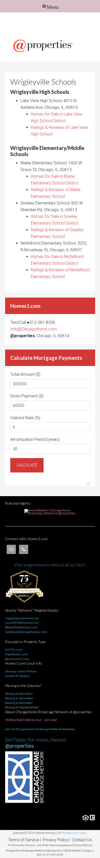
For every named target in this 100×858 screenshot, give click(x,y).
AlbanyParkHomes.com (21, 627)
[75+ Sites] (24, 605)
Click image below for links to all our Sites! (50, 564)
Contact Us (82, 839)
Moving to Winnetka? (19, 698)
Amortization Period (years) (35, 439)
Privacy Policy (55, 839)
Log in (83, 833)
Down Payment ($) (27, 396)
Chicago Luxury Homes (21, 671)
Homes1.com (50, 23)
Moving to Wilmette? (19, 703)
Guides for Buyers (17, 676)
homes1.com (70, 833)
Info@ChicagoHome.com (33, 329)
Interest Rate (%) (25, 417)
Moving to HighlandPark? (22, 707)
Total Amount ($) (25, 374)
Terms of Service (23, 839)
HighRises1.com (16, 654)
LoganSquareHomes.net (21, 618)
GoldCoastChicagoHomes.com (26, 632)
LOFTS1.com (14, 649)
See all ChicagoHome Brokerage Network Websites (40, 729)
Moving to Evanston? (19, 693)
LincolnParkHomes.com (22, 622)
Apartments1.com (17, 659)
